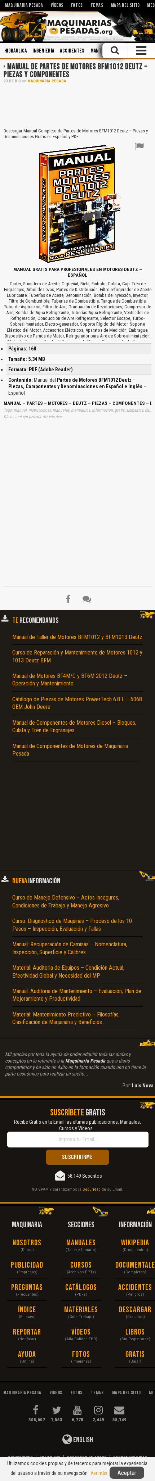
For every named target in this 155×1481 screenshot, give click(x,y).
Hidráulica (15, 50)
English (82, 1440)
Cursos (81, 1265)
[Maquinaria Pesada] (77, 26)
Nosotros (27, 1243)
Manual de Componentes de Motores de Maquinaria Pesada (70, 750)
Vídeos (81, 1332)
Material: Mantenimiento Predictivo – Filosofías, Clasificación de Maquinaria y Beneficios (66, 1018)
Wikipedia (135, 1243)
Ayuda (27, 1354)
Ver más (98, 1473)
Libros (135, 1332)
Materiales (81, 1310)
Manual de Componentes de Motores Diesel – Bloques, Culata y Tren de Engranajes (74, 726)
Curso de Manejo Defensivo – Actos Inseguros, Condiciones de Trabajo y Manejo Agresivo (65, 901)
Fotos (81, 1354)
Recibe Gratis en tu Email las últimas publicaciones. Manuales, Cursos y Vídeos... (77, 1125)
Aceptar (127, 1472)
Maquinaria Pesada (46, 81)
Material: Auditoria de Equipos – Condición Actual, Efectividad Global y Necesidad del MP (68, 971)
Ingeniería (43, 50)
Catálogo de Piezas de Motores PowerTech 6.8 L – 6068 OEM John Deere (77, 703)
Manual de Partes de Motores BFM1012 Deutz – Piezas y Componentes (75, 71)
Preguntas (27, 1287)
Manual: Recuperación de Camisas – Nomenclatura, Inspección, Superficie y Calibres (69, 948)
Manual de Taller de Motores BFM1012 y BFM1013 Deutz (77, 637)
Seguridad (92, 1189)
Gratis (135, 1354)
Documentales (135, 1265)
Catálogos (81, 1287)
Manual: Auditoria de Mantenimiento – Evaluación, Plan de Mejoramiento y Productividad (76, 995)
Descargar (135, 1310)
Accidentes (72, 50)
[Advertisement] (77, 105)
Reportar (27, 1332)
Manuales (81, 1243)
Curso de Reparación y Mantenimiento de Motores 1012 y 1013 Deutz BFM (77, 656)
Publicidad (27, 1265)
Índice (27, 1310)
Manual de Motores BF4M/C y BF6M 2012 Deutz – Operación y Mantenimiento (69, 679)
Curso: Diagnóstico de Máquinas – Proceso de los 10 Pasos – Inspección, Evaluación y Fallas (72, 925)
